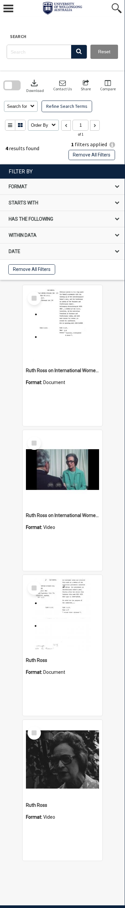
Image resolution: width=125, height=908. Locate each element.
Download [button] (35, 85)
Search (18, 36)
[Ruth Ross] (62, 614)
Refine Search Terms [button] (66, 106)
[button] (79, 52)
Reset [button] (104, 51)
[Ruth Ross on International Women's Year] (62, 324)
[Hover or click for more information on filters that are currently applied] (112, 144)
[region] (62, 222)
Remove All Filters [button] (91, 154)
